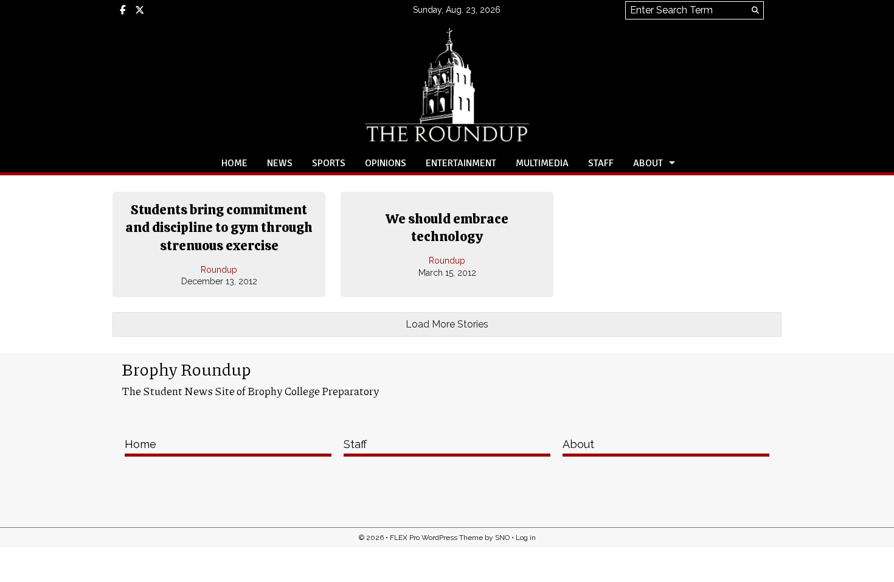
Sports (328, 163)
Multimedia (542, 163)
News (280, 163)
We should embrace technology (447, 228)
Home (234, 163)
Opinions (385, 163)
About (648, 163)
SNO (502, 537)
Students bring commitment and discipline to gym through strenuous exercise (219, 227)
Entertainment (461, 163)
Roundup (219, 270)
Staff (601, 163)
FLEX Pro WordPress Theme (436, 537)
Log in (526, 537)
